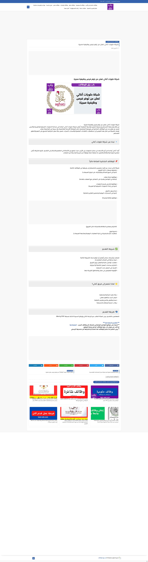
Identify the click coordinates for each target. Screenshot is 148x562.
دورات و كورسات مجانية (39, 5)
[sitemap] (33, 558)
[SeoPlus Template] (120, 558)
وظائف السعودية (80, 5)
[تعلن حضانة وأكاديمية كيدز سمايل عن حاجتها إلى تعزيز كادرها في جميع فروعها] (74, 391)
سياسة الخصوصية (115, 1)
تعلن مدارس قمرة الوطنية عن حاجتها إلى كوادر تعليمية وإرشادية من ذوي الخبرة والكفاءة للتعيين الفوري (75, 422)
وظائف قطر (72, 5)
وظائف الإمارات (64, 5)
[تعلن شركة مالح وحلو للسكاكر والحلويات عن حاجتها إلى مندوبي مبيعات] (43, 413)
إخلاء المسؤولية (74, 8)
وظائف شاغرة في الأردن (91, 5)
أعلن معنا (102, 1)
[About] (31, 558)
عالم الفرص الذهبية (92, 8)
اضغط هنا (73, 325)
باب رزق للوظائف (102, 558)
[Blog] (28, 558)
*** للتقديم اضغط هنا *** (111, 323)
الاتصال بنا (108, 1)
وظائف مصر (56, 5)
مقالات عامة (83, 8)
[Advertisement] (74, 26)
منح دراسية (49, 5)
